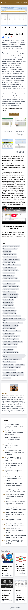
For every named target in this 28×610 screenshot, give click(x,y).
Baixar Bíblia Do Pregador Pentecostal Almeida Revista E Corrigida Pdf (16, 536)
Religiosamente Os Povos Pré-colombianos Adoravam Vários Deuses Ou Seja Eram (15, 452)
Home (3, 32)
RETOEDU (5, 2)
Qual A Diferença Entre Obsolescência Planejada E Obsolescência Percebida (15, 490)
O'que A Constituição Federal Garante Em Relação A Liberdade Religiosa (15, 524)
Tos (21, 2)
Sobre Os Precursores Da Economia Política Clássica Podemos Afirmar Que (15, 514)
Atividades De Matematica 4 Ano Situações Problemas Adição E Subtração (14, 541)
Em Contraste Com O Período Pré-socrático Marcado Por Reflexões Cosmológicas (14, 458)
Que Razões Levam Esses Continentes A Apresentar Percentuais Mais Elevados (15, 478)
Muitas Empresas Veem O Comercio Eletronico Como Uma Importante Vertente (15, 503)
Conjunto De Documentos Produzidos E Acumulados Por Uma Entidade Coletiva (15, 496)
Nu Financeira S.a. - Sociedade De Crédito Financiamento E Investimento (15, 520)
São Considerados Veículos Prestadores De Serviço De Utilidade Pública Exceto (14, 426)
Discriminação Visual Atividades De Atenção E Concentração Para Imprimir (16, 508)
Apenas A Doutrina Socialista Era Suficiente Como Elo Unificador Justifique (13, 472)
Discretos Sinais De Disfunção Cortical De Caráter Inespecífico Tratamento (14, 485)
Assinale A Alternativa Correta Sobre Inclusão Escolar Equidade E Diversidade (14, 445)
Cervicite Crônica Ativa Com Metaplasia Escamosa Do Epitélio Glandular (14, 530)
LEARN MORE (14, 114)
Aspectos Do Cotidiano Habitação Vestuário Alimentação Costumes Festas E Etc (13, 465)
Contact (17, 2)
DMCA (25, 2)
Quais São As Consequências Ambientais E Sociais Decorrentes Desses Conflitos (14, 432)
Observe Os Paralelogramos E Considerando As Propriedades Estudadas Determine (13, 439)
